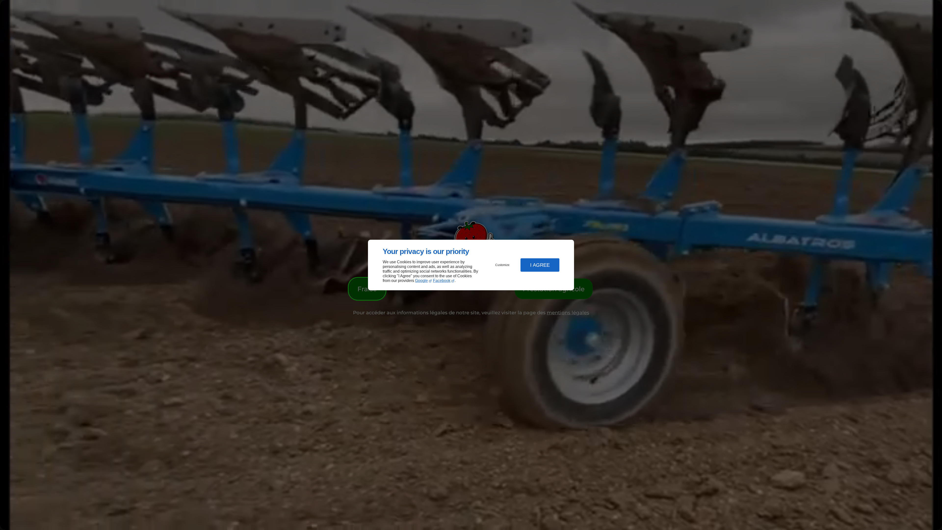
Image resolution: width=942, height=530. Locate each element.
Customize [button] (502, 265)
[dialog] (471, 265)
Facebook (441, 280)
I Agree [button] (540, 265)
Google (421, 280)
